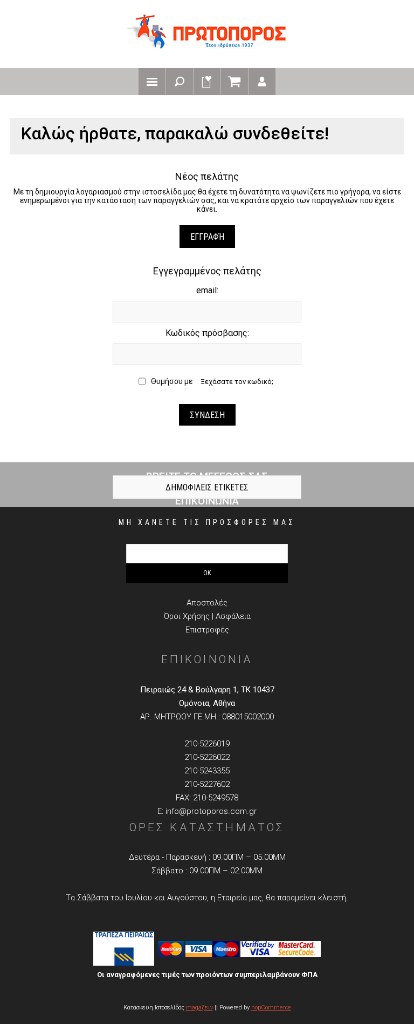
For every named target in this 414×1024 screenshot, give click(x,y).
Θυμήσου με (171, 381)
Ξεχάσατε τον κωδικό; (237, 382)
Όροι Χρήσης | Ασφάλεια (207, 616)
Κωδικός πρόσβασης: (207, 333)
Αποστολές (207, 603)
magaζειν (199, 1007)
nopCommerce (271, 1007)
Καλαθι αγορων (234, 81)
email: (207, 290)
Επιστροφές (207, 630)
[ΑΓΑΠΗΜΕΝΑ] (207, 81)
